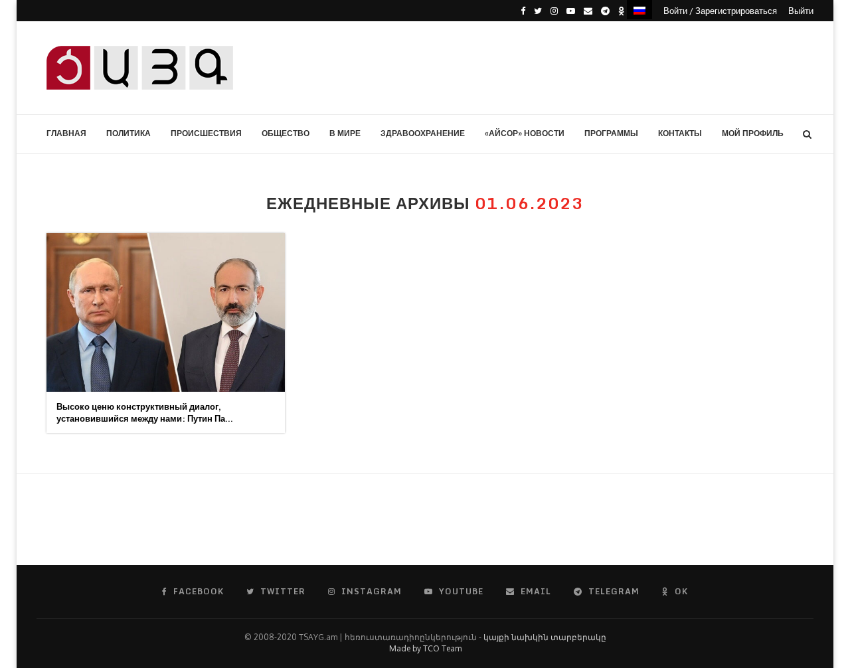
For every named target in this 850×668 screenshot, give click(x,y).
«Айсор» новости (524, 133)
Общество (285, 133)
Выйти (800, 10)
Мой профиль (753, 133)
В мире (345, 133)
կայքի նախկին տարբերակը (544, 637)
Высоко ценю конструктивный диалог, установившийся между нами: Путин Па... (144, 412)
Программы (611, 133)
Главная (66, 133)
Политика (128, 133)
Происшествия (206, 133)
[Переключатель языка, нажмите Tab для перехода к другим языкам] (639, 9)
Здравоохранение (423, 133)
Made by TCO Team (425, 648)
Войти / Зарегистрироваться (720, 10)
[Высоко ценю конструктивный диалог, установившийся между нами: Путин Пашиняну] (165, 312)
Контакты (680, 133)
